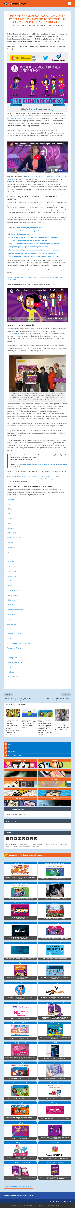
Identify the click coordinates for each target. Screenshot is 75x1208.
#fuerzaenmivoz (13, 334)
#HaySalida (35, 329)
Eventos (11, 748)
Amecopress (11, 624)
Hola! (9, 638)
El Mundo (10, 528)
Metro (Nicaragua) (13, 677)
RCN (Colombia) (12, 595)
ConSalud (10, 672)
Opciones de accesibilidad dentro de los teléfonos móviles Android (29, 722)
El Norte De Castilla (14, 634)
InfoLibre (10, 581)
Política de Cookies (39, 1205)
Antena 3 (10, 514)
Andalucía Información (15, 610)
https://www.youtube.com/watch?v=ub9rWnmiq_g (36, 479)
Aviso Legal (14, 1205)
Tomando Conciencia (14, 662)
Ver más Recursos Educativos (18, 1186)
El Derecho (11, 600)
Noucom (10, 619)
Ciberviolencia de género (28, 25)
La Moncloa (11, 499)
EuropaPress (11, 557)
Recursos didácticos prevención (16, 814)
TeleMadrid (11, 543)
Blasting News (12, 658)
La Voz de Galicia (13, 591)
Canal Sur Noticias (13, 538)
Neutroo (10, 629)
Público (9, 523)
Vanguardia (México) (14, 648)
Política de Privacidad (26, 1205)
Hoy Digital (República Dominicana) (19, 643)
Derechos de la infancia (55, 25)
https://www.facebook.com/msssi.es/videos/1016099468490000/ (29, 476)
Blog (38, 25)
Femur (9, 667)
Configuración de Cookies (54, 1205)
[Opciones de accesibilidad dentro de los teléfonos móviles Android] (29, 713)
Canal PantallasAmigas (16, 756)
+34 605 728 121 (28, 1195)
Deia (9, 567)
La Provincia (11, 576)
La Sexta (10, 519)
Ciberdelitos (43, 25)
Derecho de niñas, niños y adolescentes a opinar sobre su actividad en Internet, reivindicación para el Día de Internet (12, 726)
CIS (26, 179)
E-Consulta (11, 614)
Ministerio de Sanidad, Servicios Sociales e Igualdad (37, 464)
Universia (10, 653)
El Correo (10, 562)
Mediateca (11, 752)
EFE (8, 552)
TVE (8, 504)
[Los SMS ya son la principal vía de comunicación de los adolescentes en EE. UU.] (62, 715)
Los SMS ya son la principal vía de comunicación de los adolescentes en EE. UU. (62, 727)
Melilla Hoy (11, 605)
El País (9, 509)
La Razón (10, 547)
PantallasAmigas (11, 844)
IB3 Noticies (11, 571)
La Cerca (10, 586)
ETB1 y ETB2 (11, 533)
